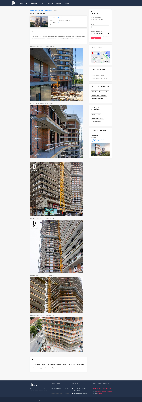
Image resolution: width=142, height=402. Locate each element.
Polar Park (94, 91)
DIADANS (59, 17)
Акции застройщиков (50, 367)
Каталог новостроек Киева (39, 364)
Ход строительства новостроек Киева (57, 364)
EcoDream (103, 95)
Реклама (67, 388)
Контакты (66, 3)
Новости (50, 3)
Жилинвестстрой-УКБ (97, 118)
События (58, 3)
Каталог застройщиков (56, 392)
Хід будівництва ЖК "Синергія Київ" (100, 140)
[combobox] (100, 75)
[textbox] (100, 75)
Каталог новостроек (56, 388)
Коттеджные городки (38, 367)
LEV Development (96, 121)
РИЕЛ (93, 114)
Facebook (98, 391)
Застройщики (23, 3)
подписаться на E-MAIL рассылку (102, 388)
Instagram (109, 391)
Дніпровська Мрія (103, 91)
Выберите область (97, 31)
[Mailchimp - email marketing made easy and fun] (107, 37)
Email (93, 24)
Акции (43, 3)
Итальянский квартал (97, 98)
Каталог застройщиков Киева (76, 364)
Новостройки (33, 3)
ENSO (58, 22)
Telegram (104, 391)
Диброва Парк (95, 95)
